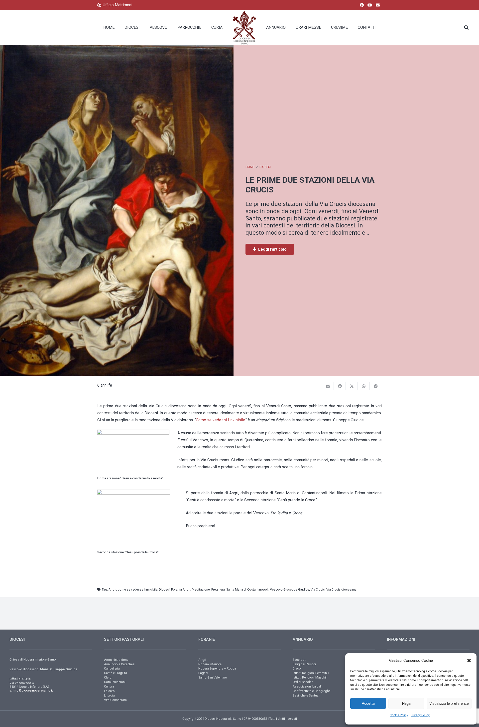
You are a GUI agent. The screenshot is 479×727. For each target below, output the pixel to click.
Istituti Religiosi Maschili (310, 677)
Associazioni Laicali (307, 686)
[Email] (378, 5)
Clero (108, 677)
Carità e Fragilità (115, 673)
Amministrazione (116, 660)
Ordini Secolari (303, 682)
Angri (202, 660)
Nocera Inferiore (210, 664)
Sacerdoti (299, 660)
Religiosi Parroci (304, 664)
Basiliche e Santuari (306, 695)
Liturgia (109, 695)
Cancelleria (112, 668)
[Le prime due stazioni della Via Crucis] (117, 48)
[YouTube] (370, 5)
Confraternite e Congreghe (312, 691)
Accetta (368, 703)
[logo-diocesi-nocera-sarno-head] (244, 27)
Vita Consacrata (115, 700)
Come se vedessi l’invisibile (220, 420)
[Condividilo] (340, 386)
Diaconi (298, 668)
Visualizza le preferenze (449, 703)
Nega (406, 703)
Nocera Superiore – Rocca (217, 668)
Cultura (109, 686)
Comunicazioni (114, 682)
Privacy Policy (420, 715)
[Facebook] (362, 5)
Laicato (109, 691)
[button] (469, 660)
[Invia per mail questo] (328, 386)
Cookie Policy (399, 715)
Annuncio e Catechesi (119, 664)
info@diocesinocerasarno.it (33, 690)
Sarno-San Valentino (212, 677)
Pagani (203, 673)
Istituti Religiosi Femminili (311, 673)
